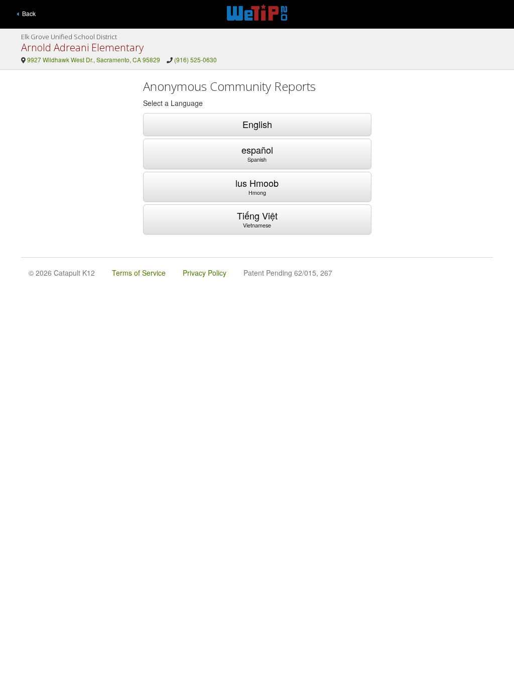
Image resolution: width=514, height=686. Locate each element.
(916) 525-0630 (195, 59)
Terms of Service (139, 273)
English (257, 124)
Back (27, 13)
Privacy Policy (204, 273)
